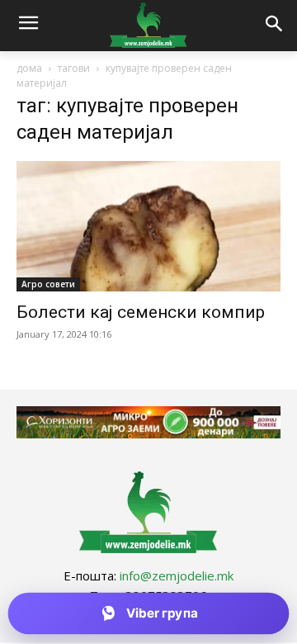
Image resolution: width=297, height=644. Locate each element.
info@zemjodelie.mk (176, 575)
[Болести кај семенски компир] (148, 226)
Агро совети (48, 284)
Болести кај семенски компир (140, 312)
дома (29, 68)
